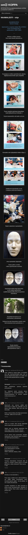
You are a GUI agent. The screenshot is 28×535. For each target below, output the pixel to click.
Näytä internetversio (14, 522)
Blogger (18, 533)
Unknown (4, 527)
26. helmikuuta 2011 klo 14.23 (16, 421)
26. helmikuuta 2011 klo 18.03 (16, 444)
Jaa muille (4, 362)
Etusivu (14, 519)
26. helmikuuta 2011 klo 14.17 (16, 403)
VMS (6, 403)
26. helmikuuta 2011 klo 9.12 (16, 370)
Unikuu (6, 370)
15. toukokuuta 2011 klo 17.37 (17, 458)
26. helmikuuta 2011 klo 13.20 (17, 384)
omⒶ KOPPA (9, 4)
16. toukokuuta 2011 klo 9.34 (16, 472)
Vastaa (6, 379)
